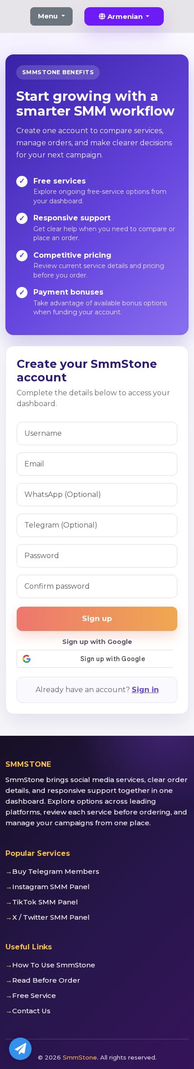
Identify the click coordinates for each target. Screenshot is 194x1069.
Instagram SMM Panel (51, 886)
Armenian (125, 16)
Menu (49, 16)
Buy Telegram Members (55, 871)
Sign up (97, 618)
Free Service (34, 995)
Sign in (145, 689)
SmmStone (80, 1057)
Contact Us (31, 1010)
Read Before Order (46, 980)
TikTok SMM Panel (45, 902)
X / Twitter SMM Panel (51, 917)
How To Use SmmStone (53, 965)
